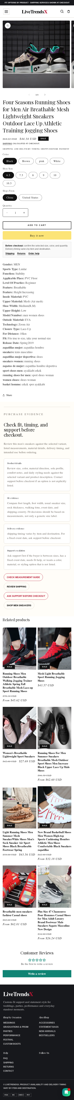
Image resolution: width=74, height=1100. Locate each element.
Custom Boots (12, 1044)
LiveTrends (34, 11)
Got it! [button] (63, 1093)
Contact (8, 1071)
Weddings (9, 1023)
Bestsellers (47, 1035)
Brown (26, 161)
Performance (11, 1035)
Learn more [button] (42, 1094)
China (9, 197)
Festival (8, 1039)
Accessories (47, 1023)
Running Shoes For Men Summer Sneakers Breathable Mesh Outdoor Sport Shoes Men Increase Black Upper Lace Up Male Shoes (54, 761)
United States (30, 197)
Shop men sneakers (19, 605)
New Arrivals (47, 1031)
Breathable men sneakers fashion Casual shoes (17, 913)
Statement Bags (49, 1027)
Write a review (37, 974)
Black (9, 161)
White (57, 161)
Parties (7, 1031)
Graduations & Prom (15, 1027)
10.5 (9, 183)
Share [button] (9, 395)
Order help (33, 253)
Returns (21, 253)
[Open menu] (6, 11)
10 (55, 175)
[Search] (62, 11)
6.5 (8, 175)
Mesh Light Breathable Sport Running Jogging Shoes (51, 677)
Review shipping (16, 586)
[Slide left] (29, 95)
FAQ (5, 1058)
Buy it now (37, 235)
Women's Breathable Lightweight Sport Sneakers (19, 754)
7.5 (21, 175)
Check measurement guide (23, 577)
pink (41, 161)
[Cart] (68, 11)
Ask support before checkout (26, 596)
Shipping (7, 144)
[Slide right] (45, 95)
